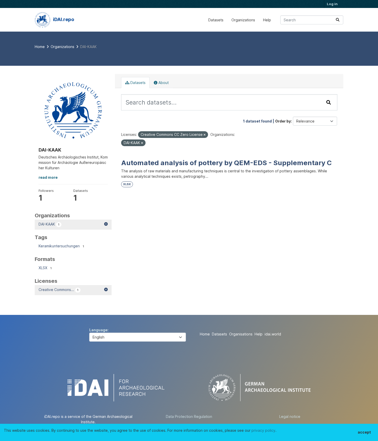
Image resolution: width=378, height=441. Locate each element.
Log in (332, 4)
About (163, 82)
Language (98, 330)
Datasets (215, 20)
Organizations (243, 20)
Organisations (241, 334)
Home (205, 334)
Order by (283, 121)
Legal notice (289, 416)
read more (48, 177)
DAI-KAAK (88, 46)
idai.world (273, 334)
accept (364, 432)
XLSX (127, 184)
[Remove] (204, 135)
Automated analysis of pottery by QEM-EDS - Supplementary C (226, 163)
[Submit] (337, 19)
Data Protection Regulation (189, 416)
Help (267, 20)
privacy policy (263, 430)
